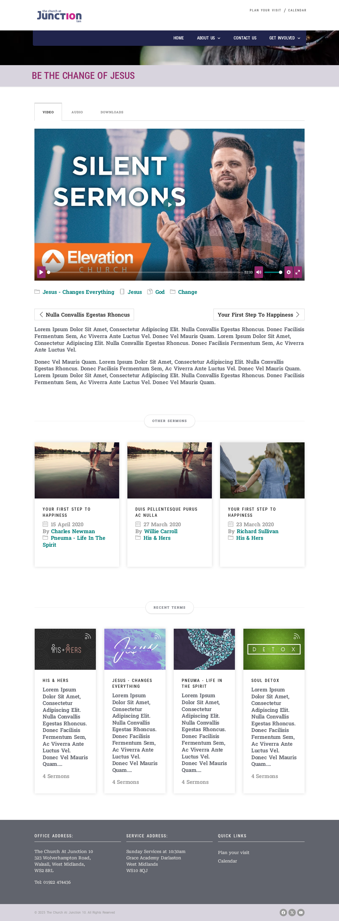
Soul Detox (265, 680)
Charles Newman (73, 531)
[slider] (145, 272)
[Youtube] (301, 912)
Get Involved (282, 38)
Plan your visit (265, 10)
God (160, 291)
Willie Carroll (160, 531)
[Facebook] (283, 912)
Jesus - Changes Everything (78, 291)
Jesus (135, 291)
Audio (77, 112)
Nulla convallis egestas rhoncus (87, 314)
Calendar (297, 10)
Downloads (112, 112)
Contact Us (245, 38)
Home (178, 38)
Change (187, 291)
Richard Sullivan (258, 531)
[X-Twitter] (292, 912)
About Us (206, 38)
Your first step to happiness (256, 314)
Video (48, 112)
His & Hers (157, 537)
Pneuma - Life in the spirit (74, 541)
